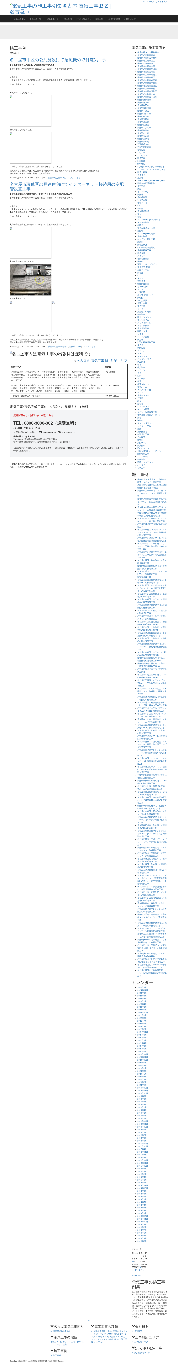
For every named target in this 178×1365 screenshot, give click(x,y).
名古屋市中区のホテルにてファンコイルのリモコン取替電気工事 (152, 709)
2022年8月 (142, 1018)
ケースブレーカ (144, 389)
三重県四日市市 (144, 147)
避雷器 (140, 403)
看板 (139, 216)
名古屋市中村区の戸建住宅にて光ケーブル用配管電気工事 (152, 812)
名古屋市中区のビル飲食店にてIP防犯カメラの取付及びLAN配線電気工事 (151, 691)
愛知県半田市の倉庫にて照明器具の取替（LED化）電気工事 (152, 807)
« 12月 (135, 1269)
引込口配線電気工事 (146, 342)
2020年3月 (142, 1079)
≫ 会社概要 (137, 1330)
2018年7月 (142, 1135)
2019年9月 (142, 1096)
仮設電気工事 (143, 434)
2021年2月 (142, 1048)
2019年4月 (142, 1110)
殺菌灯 (140, 241)
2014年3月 (142, 1207)
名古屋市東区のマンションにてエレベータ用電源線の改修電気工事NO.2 (152, 752)
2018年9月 (142, 1129)
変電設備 (141, 149)
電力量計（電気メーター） (149, 414)
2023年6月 (142, 998)
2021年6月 (142, 1040)
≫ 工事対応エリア (140, 1341)
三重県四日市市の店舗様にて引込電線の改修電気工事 (152, 776)
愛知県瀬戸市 (143, 102)
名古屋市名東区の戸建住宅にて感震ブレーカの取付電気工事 (152, 924)
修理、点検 (142, 303)
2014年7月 (142, 1196)
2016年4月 (142, 1157)
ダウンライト (143, 152)
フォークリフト (144, 423)
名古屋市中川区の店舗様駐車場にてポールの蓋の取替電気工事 (152, 787)
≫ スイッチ (99, 1333)
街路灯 (140, 225)
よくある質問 (162, 1)
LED (139, 205)
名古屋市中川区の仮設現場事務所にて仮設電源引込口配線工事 (152, 888)
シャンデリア (143, 406)
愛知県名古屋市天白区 (147, 85)
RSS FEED (136, 1275)
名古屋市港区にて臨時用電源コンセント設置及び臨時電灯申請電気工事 (152, 973)
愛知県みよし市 (144, 127)
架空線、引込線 (144, 311)
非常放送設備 (143, 328)
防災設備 (141, 367)
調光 (139, 400)
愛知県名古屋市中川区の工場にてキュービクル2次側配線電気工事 (152, 508)
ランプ (140, 392)
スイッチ (141, 255)
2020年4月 (142, 1076)
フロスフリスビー (145, 266)
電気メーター (143, 202)
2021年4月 (142, 1043)
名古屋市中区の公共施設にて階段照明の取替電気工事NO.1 (152, 628)
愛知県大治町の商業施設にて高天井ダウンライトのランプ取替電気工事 (152, 917)
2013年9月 (142, 1224)
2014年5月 (142, 1202)
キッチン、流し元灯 (146, 239)
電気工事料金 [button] (52, 18)
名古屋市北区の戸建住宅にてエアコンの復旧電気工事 (152, 893)
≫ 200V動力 (120, 1336)
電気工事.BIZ (19, 18)
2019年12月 (142, 1087)
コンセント (142, 155)
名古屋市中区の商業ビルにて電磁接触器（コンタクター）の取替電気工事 (152, 948)
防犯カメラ (142, 331)
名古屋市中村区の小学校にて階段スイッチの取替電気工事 (152, 617)
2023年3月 (142, 1006)
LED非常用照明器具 (146, 247)
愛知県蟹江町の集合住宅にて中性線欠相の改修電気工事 (152, 567)
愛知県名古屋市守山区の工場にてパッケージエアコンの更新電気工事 (152, 493)
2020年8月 (142, 1065)
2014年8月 (142, 1193)
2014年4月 (142, 1204)
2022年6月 (142, 1023)
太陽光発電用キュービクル (149, 451)
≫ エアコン (99, 1342)
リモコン (141, 370)
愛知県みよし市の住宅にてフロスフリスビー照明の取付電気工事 (152, 935)
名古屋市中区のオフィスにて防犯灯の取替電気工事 (152, 737)
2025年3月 (142, 987)
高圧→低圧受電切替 (146, 183)
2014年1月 (142, 1213)
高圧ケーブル (143, 269)
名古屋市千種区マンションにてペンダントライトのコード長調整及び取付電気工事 (152, 532)
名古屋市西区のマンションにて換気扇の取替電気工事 (152, 910)
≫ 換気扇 (112, 1339)
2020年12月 (142, 1054)
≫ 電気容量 (116, 1333)
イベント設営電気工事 (147, 412)
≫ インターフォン (99, 1339)
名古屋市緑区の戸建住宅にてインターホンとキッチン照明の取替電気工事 (152, 819)
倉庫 (139, 428)
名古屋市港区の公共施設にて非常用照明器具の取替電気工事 (152, 634)
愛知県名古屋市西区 (146, 60)
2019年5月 (142, 1107)
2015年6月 (142, 1171)
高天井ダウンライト (146, 294)
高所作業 (141, 253)
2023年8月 (142, 995)
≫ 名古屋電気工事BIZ (60, 1330)
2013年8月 (142, 1227)
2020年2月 (142, 1082)
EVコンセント (143, 448)
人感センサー (143, 395)
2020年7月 (142, 1068)
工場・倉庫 (76, 1341)
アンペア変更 (143, 336)
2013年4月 (142, 1238)
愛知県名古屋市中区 (57, 177)
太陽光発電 (142, 431)
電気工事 (141, 306)
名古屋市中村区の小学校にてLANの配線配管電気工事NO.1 (151, 676)
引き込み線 (142, 200)
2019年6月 (142, 1104)
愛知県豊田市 (143, 283)
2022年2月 (142, 1029)
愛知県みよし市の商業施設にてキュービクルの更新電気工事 (152, 720)
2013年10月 (142, 1221)
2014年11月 (142, 1185)
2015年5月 (142, 1174)
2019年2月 (142, 1115)
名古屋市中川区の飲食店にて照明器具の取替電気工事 (152, 595)
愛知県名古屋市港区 (146, 55)
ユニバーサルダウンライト (149, 219)
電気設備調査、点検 (146, 227)
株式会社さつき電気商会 (148, 52)
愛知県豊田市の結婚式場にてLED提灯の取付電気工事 (151, 782)
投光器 (140, 194)
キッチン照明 (143, 409)
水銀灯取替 (142, 236)
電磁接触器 (142, 197)
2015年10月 (142, 1165)
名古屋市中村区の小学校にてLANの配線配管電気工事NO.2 (151, 653)
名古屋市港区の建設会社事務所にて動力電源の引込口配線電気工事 (152, 704)
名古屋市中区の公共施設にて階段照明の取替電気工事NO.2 (152, 623)
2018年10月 (142, 1126)
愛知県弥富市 (143, 130)
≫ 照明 (113, 1330)
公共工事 (141, 467)
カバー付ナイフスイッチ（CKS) (151, 169)
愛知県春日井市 (144, 108)
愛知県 (140, 261)
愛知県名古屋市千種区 (147, 88)
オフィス (67, 1341)
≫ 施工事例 (55, 1355)
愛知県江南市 (143, 121)
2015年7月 (142, 1168)
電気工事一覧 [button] (35, 18)
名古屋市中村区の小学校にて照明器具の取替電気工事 (152, 600)
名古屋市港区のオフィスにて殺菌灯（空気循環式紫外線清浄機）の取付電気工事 (152, 769)
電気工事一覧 (56, 1341)
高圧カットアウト (145, 462)
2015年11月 (142, 1163)
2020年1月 (142, 1084)
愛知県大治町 (143, 135)
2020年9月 (142, 1062)
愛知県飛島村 (143, 141)
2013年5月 (142, 1235)
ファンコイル (143, 319)
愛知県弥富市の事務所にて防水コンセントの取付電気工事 (152, 904)
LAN (79, 346)
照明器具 (141, 280)
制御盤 (140, 208)
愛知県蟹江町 (143, 211)
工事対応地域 (114, 18)
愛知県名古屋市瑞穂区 (58, 346)
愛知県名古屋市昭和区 (147, 91)
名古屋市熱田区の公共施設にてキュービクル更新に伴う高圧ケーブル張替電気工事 (152, 744)
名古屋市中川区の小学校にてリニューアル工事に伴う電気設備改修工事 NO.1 (152, 554)
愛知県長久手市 (144, 113)
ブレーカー (142, 214)
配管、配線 (142, 172)
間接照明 (141, 445)
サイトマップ (148, 1)
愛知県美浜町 (143, 138)
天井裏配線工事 (144, 250)
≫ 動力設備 (109, 1336)
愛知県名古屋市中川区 (147, 82)
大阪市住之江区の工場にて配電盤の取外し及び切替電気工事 (152, 514)
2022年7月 (142, 1020)
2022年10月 (142, 1012)
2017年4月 (142, 1149)
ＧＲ (139, 353)
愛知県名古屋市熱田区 (147, 68)
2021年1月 (142, 1051)
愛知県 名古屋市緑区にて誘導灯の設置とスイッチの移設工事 (152, 480)
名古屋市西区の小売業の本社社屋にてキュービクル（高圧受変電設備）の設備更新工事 (152, 588)
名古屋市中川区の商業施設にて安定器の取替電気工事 (152, 899)
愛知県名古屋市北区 (146, 94)
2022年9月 (142, 1015)
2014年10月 (142, 1188)
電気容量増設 (143, 222)
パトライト (142, 465)
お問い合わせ (130, 18)
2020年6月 (142, 1071)
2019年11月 (142, 1090)
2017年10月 (142, 1146)
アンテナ (141, 378)
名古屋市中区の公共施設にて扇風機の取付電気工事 (58, 59)
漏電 (139, 417)
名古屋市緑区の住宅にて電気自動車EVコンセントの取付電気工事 (152, 960)
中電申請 (141, 292)
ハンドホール (143, 456)
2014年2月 (142, 1210)
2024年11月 (142, 990)
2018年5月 (142, 1140)
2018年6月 (142, 1137)
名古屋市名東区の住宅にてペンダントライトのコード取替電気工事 (152, 876)
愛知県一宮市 (143, 110)
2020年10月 (142, 1059)
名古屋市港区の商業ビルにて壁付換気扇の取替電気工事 (152, 860)
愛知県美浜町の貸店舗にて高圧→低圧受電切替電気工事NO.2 (152, 659)
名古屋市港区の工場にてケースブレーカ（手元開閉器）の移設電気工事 (152, 842)
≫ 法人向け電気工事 (141, 1352)
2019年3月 (142, 1112)
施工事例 (68, 18)
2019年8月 (142, 1098)
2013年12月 (142, 1216)
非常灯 (140, 439)
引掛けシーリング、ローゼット (151, 166)
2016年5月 (142, 1154)
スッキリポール (144, 322)
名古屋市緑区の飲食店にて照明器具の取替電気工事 (152, 865)
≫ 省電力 (100, 1336)
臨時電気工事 (143, 453)
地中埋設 (141, 163)
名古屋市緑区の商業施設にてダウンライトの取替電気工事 (152, 854)
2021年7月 (142, 1037)
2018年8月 (142, 1132)
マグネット (142, 356)
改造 (139, 381)
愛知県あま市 (143, 133)
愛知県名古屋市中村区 (147, 57)
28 (140, 1267)
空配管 (72, 346)
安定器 (140, 339)
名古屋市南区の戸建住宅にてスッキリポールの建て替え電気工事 (152, 519)
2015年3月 (142, 1179)
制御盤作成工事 (144, 576)
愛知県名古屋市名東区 (147, 80)
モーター (141, 308)
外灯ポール (142, 442)
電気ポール (142, 386)
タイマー (141, 278)
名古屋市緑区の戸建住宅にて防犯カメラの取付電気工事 (152, 793)
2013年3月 (142, 1241)
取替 (139, 364)
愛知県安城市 (143, 119)
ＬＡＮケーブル (144, 425)
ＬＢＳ (140, 333)
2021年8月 (142, 1034)
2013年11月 (142, 1218)
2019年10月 (142, 1093)
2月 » (141, 1269)
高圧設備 (141, 314)
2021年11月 (142, 1031)
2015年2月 (142, 1182)
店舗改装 (141, 437)
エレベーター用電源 (146, 233)
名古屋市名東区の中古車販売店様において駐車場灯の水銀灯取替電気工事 (152, 800)
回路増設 (141, 459)
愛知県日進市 (143, 124)
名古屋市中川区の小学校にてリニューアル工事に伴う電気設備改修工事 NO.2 (152, 546)
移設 (139, 188)
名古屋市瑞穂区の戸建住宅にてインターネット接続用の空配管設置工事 (67, 186)
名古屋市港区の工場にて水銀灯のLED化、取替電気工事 (152, 572)
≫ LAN (107, 1333)
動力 (139, 275)
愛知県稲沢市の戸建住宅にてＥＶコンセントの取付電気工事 (152, 849)
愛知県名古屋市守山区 (147, 96)
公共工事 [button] (99, 18)
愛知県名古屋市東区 (146, 63)
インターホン (143, 191)
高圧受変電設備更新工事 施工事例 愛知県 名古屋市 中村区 (152, 486)
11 (133, 1261)
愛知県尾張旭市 (144, 99)
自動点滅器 (142, 300)
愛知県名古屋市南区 (146, 71)
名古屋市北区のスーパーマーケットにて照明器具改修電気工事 (152, 966)
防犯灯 (140, 297)
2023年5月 (142, 1001)
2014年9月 (142, 1190)
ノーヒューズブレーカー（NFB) (151, 180)
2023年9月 (142, 992)
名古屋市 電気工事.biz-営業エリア (102, 360)
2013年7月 (142, 1229)
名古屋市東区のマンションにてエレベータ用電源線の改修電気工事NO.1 (152, 761)
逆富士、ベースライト (147, 264)
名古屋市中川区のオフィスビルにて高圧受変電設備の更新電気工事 (152, 539)
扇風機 (140, 177)
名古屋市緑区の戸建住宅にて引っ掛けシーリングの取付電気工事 (152, 726)
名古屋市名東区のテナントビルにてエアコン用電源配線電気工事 (152, 929)
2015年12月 (142, 1160)
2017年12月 (142, 1143)
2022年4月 (142, 1026)
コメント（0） (74, 177)
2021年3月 (142, 1045)
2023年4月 (142, 1004)
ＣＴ (139, 372)
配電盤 (140, 272)
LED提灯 (141, 161)
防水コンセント (144, 317)
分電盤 (140, 398)
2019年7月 (142, 1101)
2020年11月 (142, 1057)
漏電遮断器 (142, 244)
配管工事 (141, 158)
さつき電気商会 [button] (83, 18)
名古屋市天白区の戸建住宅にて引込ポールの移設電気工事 (152, 581)
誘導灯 (140, 420)
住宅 (65, 1344)
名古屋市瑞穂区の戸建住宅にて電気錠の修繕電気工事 (152, 606)
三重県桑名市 (143, 144)
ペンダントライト (145, 359)
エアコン (141, 350)
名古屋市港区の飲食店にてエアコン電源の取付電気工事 (152, 698)
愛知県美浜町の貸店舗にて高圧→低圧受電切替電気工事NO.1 (152, 665)
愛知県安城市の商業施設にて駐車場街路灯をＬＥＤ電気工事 (152, 941)
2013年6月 (142, 1232)
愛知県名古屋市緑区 (146, 77)
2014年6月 (142, 1199)
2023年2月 (142, 1009)
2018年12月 (142, 1121)
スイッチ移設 (143, 325)
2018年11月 (142, 1124)
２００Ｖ (141, 174)
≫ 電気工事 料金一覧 (100, 1330)
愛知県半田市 (143, 105)
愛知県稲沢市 (143, 116)
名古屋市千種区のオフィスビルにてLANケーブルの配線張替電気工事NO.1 (152, 683)
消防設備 (141, 347)
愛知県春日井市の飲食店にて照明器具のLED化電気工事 (152, 826)
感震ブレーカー (144, 384)
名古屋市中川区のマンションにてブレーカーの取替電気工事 (152, 715)
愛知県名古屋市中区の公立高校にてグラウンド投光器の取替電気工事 (152, 501)
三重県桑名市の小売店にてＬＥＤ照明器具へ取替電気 (152, 955)
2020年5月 (142, 1073)
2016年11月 (142, 1151)
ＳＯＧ (140, 289)
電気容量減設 (143, 258)
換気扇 (140, 345)
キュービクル (143, 286)
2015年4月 (142, 1176)
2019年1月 (142, 1118)
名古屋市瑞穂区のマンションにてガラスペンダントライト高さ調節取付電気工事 (152, 833)
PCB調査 (141, 361)
